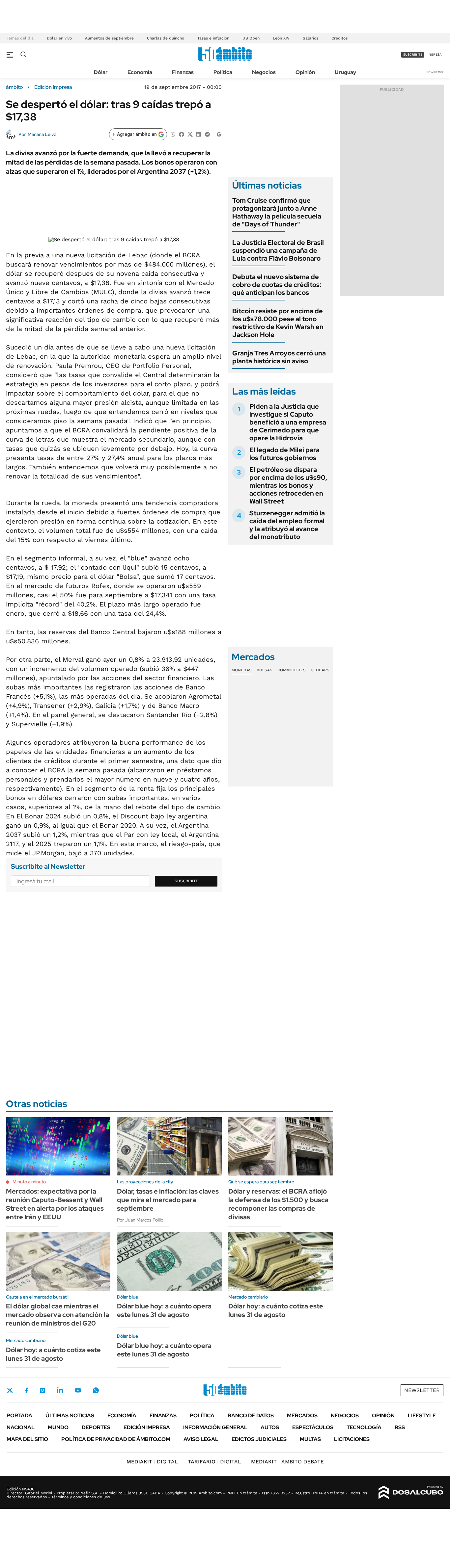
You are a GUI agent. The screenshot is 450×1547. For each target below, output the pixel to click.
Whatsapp (96, 1390)
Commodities (291, 670)
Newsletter (434, 72)
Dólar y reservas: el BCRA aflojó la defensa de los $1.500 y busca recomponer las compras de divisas (278, 1204)
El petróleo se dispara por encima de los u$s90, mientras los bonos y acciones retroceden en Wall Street (288, 485)
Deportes (96, 1427)
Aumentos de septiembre (109, 38)
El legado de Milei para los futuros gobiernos (284, 454)
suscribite (412, 54)
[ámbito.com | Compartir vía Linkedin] (198, 134)
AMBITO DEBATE (287, 1461)
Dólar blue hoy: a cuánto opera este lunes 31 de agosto (164, 1310)
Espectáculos (312, 1427)
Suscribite (186, 881)
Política (222, 72)
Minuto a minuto (29, 1182)
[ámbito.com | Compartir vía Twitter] (190, 134)
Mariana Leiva (42, 134)
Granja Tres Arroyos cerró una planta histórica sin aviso (279, 357)
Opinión (305, 72)
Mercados (302, 1415)
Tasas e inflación (213, 38)
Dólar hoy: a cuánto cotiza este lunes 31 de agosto (53, 1354)
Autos (270, 1427)
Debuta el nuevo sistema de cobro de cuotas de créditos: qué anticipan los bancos (276, 284)
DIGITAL (152, 1461)
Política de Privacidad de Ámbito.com (115, 1439)
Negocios (264, 72)
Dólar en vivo (59, 38)
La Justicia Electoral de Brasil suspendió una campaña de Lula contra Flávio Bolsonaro (278, 250)
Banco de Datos (251, 1415)
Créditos (339, 38)
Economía (139, 72)
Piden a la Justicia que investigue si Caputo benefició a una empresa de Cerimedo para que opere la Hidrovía (287, 422)
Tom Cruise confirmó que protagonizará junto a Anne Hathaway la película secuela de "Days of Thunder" (276, 212)
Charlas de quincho (165, 38)
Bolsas (264, 670)
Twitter (10, 1390)
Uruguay (345, 72)
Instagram (42, 1390)
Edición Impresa (147, 1427)
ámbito (14, 87)
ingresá (435, 54)
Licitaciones (352, 1439)
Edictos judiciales (259, 1439)
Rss (400, 1427)
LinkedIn (60, 1390)
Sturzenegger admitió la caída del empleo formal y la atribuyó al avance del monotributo (287, 525)
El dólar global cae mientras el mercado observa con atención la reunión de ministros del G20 (57, 1315)
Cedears (320, 670)
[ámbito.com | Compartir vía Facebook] (181, 134)
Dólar (101, 72)
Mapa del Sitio (27, 1439)
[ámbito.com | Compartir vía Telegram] (207, 134)
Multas (310, 1439)
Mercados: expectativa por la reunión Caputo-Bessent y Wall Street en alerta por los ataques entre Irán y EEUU (55, 1204)
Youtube (77, 1390)
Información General (215, 1427)
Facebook (26, 1390)
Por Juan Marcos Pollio (140, 1220)
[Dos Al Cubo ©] (411, 1492)
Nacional (21, 1427)
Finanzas (183, 72)
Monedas (242, 670)
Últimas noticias (69, 1415)
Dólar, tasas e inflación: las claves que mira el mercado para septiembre (168, 1200)
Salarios (310, 38)
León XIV (281, 38)
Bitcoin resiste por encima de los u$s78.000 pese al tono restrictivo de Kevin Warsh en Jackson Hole (277, 323)
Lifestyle (422, 1415)
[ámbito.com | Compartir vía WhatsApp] (173, 134)
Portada (19, 1415)
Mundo (58, 1427)
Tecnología (364, 1427)
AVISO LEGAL (200, 1439)
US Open (251, 38)
